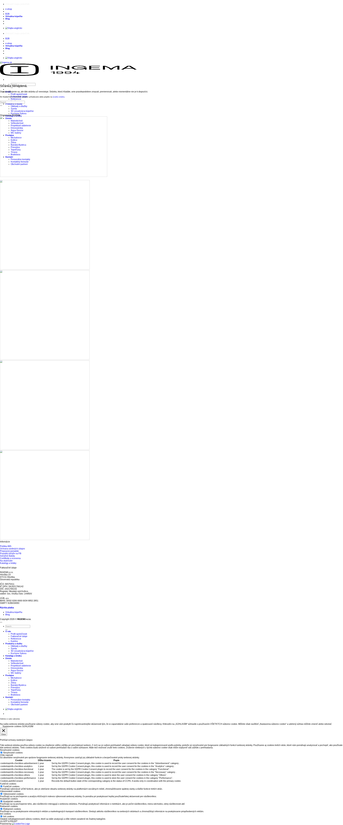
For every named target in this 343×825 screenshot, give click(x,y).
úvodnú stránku (59, 97)
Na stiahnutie (6, 561)
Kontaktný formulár (20, 702)
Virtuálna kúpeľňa (13, 16)
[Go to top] (1, 622)
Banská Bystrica (18, 685)
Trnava (14, 692)
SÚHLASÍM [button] (27, 726)
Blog (7, 19)
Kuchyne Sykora (18, 113)
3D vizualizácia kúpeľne (22, 111)
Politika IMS (5, 546)
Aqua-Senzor (17, 670)
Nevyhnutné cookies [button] (9, 750)
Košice (14, 680)
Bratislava (15, 695)
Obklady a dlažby (19, 106)
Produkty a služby (13, 104)
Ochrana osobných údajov (12, 548)
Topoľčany (16, 690)
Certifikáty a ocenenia (10, 558)
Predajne (9, 675)
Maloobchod (17, 661)
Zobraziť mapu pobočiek (17, 4)
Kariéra (14, 641)
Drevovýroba (17, 668)
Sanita (14, 109)
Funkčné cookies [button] (8, 784)
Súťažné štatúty (7, 556)
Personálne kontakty (20, 700)
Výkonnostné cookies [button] (10, 791)
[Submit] (1, 105)
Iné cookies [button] (5, 814)
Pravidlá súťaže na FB (10, 553)
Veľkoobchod (17, 663)
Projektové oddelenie (21, 666)
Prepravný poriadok (9, 551)
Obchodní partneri (19, 704)
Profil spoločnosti (19, 94)
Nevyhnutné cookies (13, 753)
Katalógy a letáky (8, 563)
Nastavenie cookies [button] (12, 726)
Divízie (8, 658)
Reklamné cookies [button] (9, 806)
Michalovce (16, 678)
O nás (8, 631)
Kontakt (9, 697)
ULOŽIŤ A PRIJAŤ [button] (8, 821)
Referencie (16, 99)
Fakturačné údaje (19, 636)
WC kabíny (16, 673)
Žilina (13, 683)
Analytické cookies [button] (9, 799)
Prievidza (15, 687)
